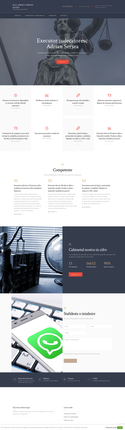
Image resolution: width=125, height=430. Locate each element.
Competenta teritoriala (70, 414)
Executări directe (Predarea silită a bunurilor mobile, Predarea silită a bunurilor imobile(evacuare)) (109, 136)
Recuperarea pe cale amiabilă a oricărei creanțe (78, 101)
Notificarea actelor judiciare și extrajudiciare (47, 101)
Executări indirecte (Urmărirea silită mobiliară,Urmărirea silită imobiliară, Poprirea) (28, 188)
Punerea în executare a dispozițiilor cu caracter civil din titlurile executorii (16, 103)
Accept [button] (120, 427)
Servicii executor (15, 108)
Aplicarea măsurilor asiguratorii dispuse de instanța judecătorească (109, 101)
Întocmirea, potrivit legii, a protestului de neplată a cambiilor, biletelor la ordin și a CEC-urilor (78, 136)
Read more (18, 214)
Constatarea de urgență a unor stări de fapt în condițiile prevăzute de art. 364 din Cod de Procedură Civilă (15, 136)
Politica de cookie (68, 420)
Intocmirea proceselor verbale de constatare (47, 134)
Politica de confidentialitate (71, 417)
